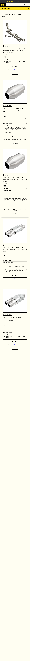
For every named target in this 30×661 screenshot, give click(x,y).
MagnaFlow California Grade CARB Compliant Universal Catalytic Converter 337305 (15, 179)
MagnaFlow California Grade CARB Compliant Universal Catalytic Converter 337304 (15, 110)
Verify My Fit (15, 66)
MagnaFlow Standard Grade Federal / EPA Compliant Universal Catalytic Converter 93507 (14, 319)
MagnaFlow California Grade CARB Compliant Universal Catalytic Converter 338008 (15, 249)
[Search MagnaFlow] (24, 5)
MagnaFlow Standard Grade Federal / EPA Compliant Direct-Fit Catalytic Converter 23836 (14, 50)
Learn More (19, 74)
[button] (28, 5)
